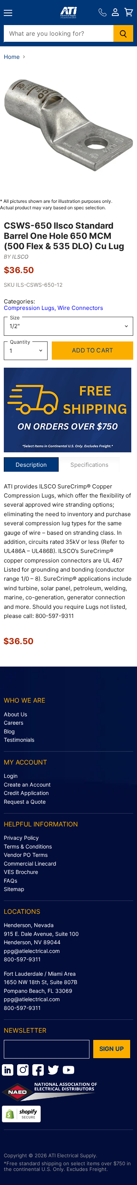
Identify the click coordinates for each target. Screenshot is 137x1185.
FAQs (10, 880)
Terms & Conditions (28, 846)
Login (11, 776)
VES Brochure (21, 872)
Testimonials (19, 739)
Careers (13, 722)
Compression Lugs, (30, 307)
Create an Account (27, 784)
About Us (15, 714)
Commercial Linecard (30, 863)
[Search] (123, 33)
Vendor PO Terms (26, 855)
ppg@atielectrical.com (32, 951)
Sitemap (14, 889)
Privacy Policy (21, 837)
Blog (9, 731)
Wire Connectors (80, 307)
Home (12, 57)
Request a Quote (25, 801)
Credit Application (26, 793)
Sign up (111, 1048)
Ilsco (20, 256)
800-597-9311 (22, 959)
